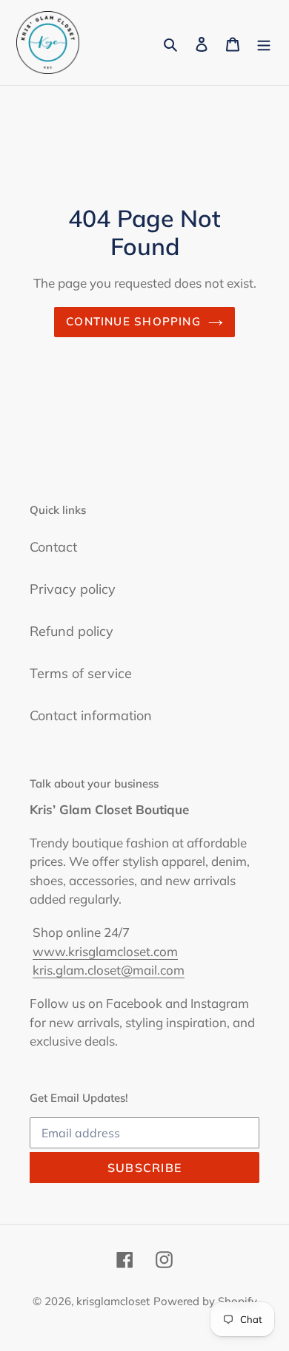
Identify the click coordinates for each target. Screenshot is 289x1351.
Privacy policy (73, 588)
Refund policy (71, 631)
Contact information (91, 715)
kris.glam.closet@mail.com (109, 970)
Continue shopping (133, 321)
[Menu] (263, 42)
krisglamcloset (113, 1301)
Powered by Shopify (205, 1301)
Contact (53, 546)
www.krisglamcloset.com (105, 951)
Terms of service (81, 673)
